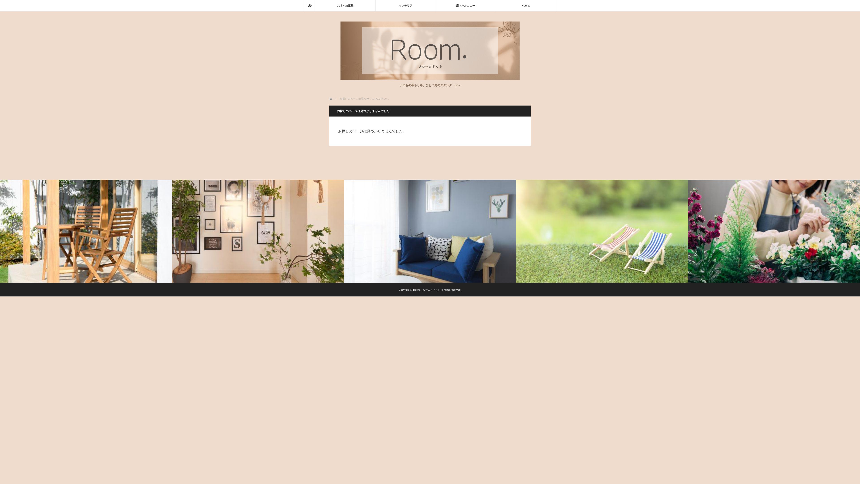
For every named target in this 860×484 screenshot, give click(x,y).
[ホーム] (309, 5)
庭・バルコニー (465, 5)
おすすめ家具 (345, 5)
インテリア (405, 5)
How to (526, 5)
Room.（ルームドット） (426, 289)
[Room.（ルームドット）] (430, 78)
